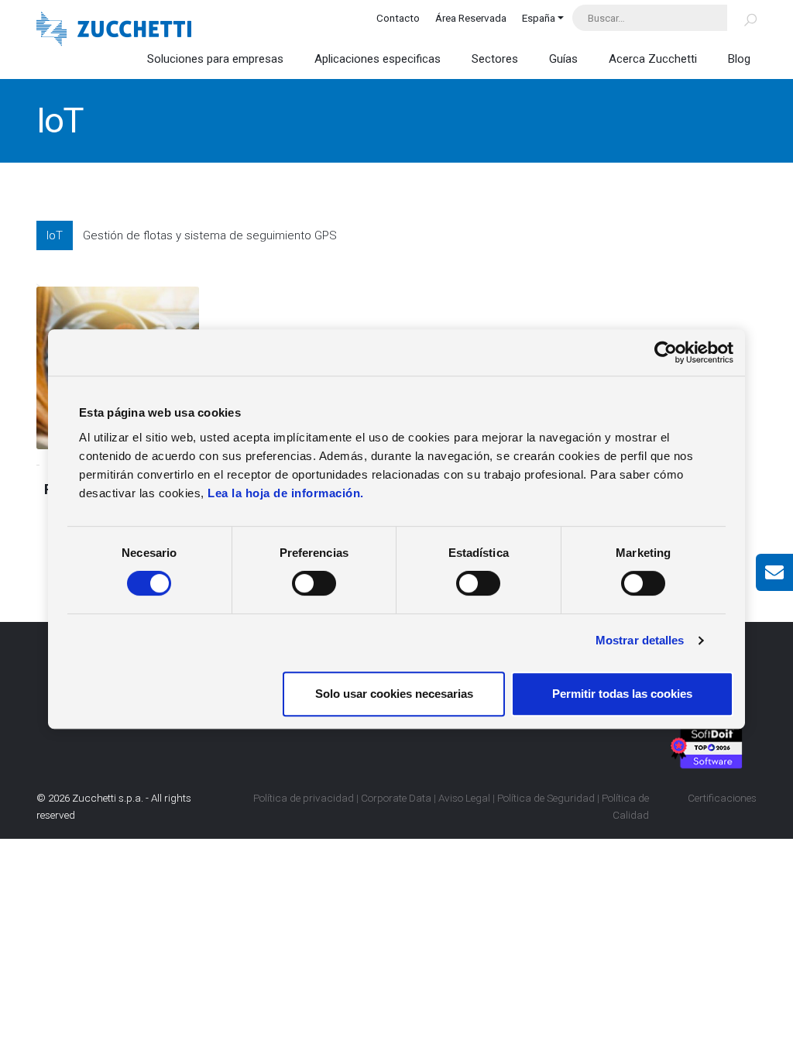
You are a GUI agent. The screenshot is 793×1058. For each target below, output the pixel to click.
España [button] (538, 18)
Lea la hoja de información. (286, 493)
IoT (54, 235)
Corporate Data (396, 798)
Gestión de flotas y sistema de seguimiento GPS (210, 235)
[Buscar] (741, 18)
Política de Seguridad (546, 798)
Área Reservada (470, 18)
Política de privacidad (303, 798)
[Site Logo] (113, 31)
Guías (563, 59)
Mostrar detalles (640, 640)
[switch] (314, 583)
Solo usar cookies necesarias (394, 693)
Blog (739, 59)
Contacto (398, 18)
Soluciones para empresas (215, 59)
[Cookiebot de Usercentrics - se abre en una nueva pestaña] (665, 352)
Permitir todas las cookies (622, 693)
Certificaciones (722, 798)
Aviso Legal (464, 798)
